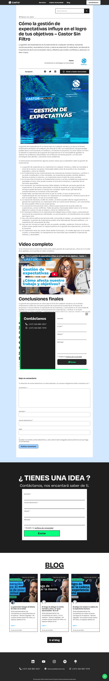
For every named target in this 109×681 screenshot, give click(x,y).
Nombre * (27, 494)
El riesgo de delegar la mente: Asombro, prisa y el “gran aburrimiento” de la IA (53, 609)
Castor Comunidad (56, 2)
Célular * (60, 334)
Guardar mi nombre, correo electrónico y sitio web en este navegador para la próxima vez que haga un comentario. (53, 440)
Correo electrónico (26, 420)
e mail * (60, 326)
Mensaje (27, 519)
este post (54, 191)
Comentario (23, 387)
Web (20, 429)
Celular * (27, 511)
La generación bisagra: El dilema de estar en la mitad (23, 608)
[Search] (86, 11)
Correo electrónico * (31, 502)
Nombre (22, 411)
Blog (68, 2)
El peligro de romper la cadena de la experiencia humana (85, 608)
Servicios (42, 2)
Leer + (13, 625)
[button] (45, 71)
